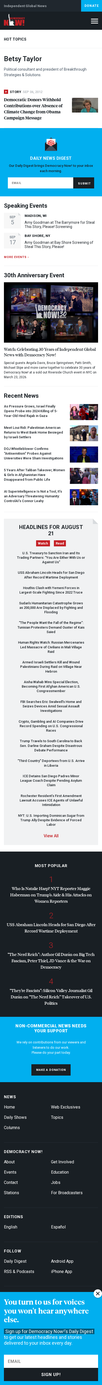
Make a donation (51, 1070)
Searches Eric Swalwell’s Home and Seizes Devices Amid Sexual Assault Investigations (51, 706)
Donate (91, 6)
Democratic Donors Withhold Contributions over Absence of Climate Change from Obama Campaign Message (33, 108)
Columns (12, 1127)
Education (60, 1172)
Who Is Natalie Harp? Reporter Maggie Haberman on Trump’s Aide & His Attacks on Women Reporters (51, 895)
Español (58, 1227)
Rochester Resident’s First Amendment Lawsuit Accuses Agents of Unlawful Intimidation (51, 800)
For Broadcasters (67, 1192)
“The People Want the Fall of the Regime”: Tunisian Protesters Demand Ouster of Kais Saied (51, 627)
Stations (11, 1192)
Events (10, 1172)
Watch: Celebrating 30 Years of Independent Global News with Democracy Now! (50, 351)
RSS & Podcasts (19, 1271)
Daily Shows (15, 1117)
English (10, 1227)
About (9, 1161)
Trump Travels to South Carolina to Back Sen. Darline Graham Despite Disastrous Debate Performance (51, 745)
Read (60, 543)
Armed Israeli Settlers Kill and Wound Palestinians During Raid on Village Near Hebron (51, 666)
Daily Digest (15, 1261)
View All (51, 835)
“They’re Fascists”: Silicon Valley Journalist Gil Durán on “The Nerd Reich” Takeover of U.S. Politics (51, 997)
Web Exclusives (65, 1107)
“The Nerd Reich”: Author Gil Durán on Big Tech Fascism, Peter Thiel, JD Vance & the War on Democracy (51, 960)
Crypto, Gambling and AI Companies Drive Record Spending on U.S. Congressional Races (51, 726)
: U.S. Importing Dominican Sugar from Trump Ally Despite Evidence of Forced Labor (51, 820)
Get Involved (62, 1161)
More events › (16, 257)
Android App (62, 1261)
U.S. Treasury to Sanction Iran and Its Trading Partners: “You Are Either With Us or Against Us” (51, 557)
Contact (11, 1182)
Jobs (55, 1182)
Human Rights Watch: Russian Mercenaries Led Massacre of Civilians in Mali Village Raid (51, 647)
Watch (43, 543)
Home (9, 1107)
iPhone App (61, 1271)
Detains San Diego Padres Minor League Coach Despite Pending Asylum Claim (51, 780)
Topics (57, 1117)
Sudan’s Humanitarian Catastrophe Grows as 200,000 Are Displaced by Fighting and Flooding (51, 607)
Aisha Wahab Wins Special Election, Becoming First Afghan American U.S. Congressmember (51, 686)
